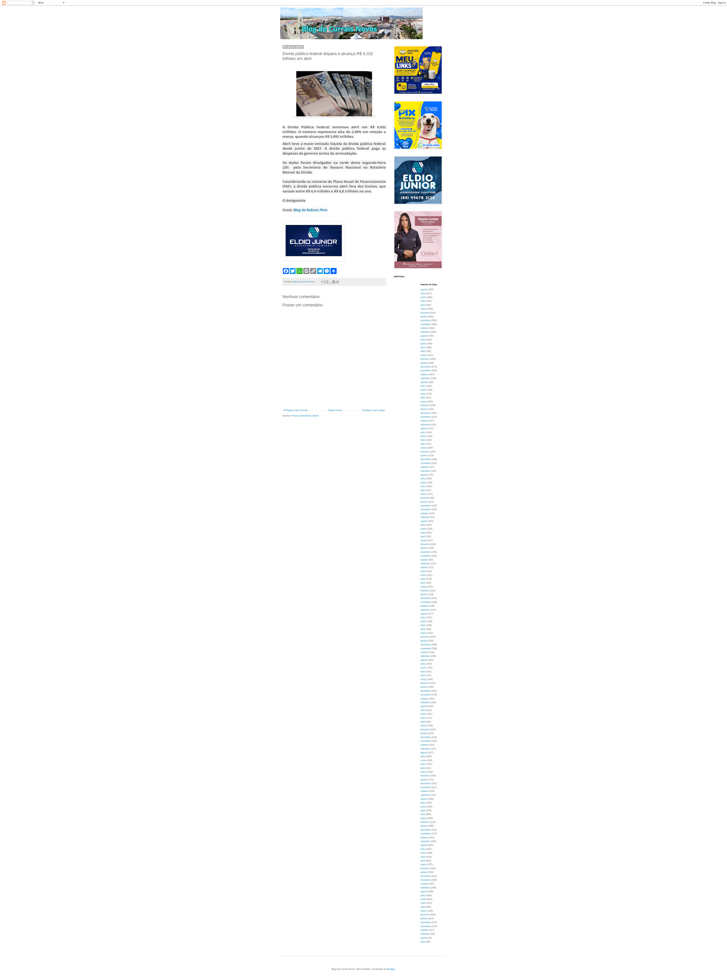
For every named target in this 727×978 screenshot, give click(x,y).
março (423, 309)
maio (423, 301)
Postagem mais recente (295, 410)
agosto (423, 289)
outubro (424, 328)
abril (422, 305)
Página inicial (335, 410)
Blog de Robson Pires (311, 210)
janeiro (424, 316)
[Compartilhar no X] (330, 282)
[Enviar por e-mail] (323, 282)
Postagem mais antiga (373, 410)
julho (423, 293)
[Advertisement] (334, 398)
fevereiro (425, 312)
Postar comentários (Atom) (305, 415)
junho (423, 297)
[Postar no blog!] (326, 282)
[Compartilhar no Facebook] (334, 282)
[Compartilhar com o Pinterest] (337, 282)
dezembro (425, 320)
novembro (425, 324)
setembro (425, 332)
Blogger (391, 969)
